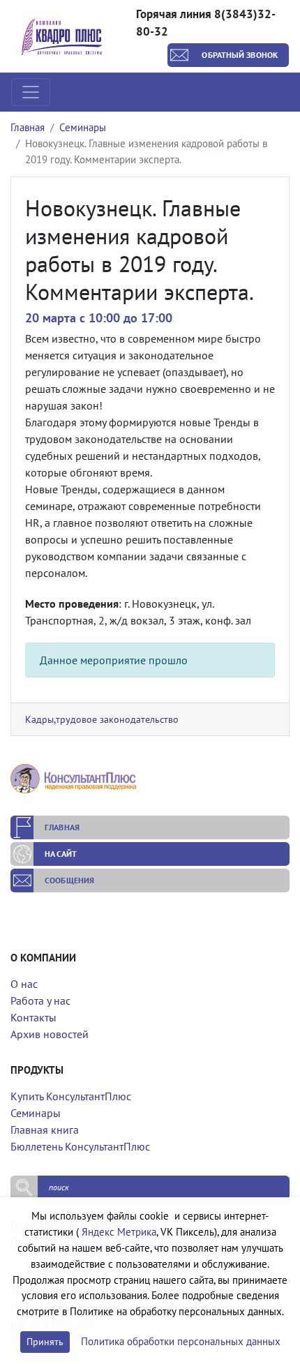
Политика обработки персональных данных (180, 1341)
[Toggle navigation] (30, 92)
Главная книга (44, 1130)
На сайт (61, 853)
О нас (24, 984)
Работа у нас (40, 1000)
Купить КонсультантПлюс (70, 1096)
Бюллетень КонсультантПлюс (80, 1146)
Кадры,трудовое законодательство (102, 719)
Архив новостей (49, 1034)
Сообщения (69, 880)
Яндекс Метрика (119, 1231)
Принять (45, 1341)
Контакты (33, 1017)
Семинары (82, 127)
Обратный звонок (240, 55)
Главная (27, 127)
